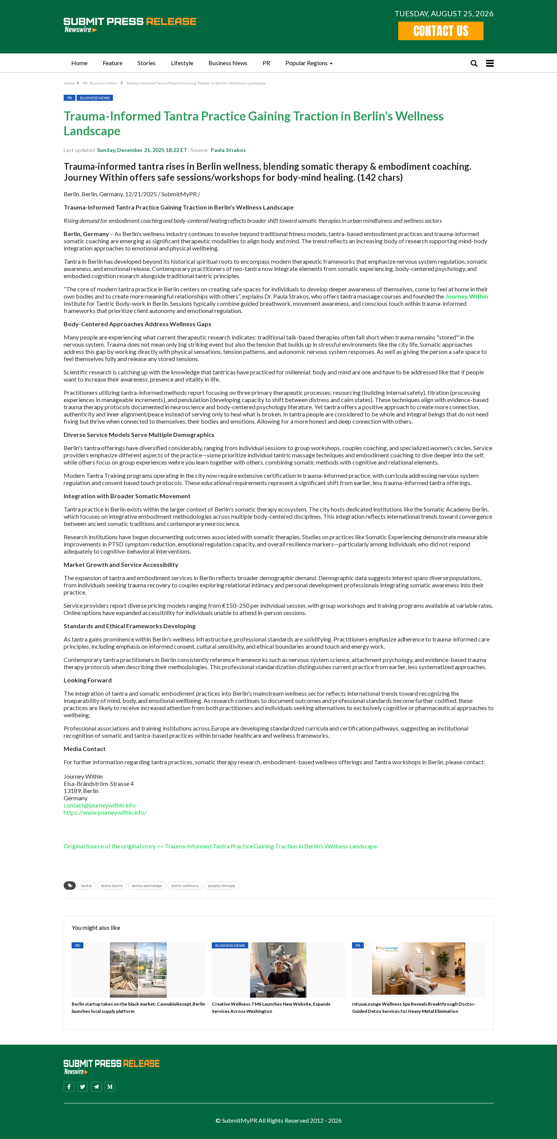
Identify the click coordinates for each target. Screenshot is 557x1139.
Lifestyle (182, 62)
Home (79, 62)
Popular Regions (306, 62)
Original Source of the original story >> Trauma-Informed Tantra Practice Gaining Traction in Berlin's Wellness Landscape (220, 846)
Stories (147, 62)
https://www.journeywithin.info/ (105, 812)
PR (266, 62)
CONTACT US (440, 31)
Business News (227, 62)
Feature (112, 62)
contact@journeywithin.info (100, 805)
